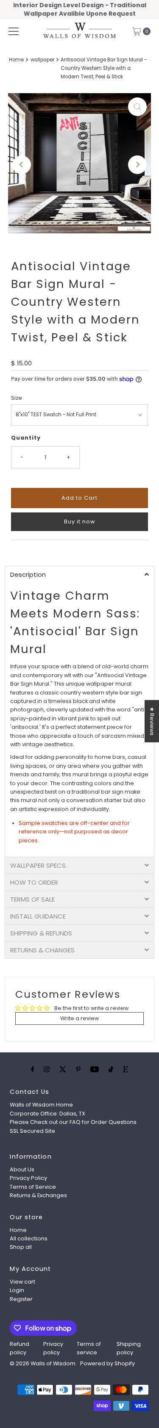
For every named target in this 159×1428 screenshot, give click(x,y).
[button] (79, 574)
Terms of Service (33, 1186)
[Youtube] (94, 1069)
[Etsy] (125, 1069)
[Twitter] (62, 1069)
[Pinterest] (78, 1069)
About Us (22, 1169)
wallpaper (42, 59)
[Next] (137, 164)
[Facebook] (32, 1069)
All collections (28, 1238)
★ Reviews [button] (152, 721)
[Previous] (21, 164)
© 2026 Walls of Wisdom (42, 1363)
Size (16, 397)
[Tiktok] (111, 1069)
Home (16, 59)
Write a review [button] (79, 1018)
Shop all (21, 1247)
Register (21, 1299)
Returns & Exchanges (38, 1195)
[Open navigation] (13, 31)
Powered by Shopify (107, 1363)
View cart (22, 1281)
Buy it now (79, 521)
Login (17, 1290)
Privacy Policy (28, 1178)
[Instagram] (47, 1069)
